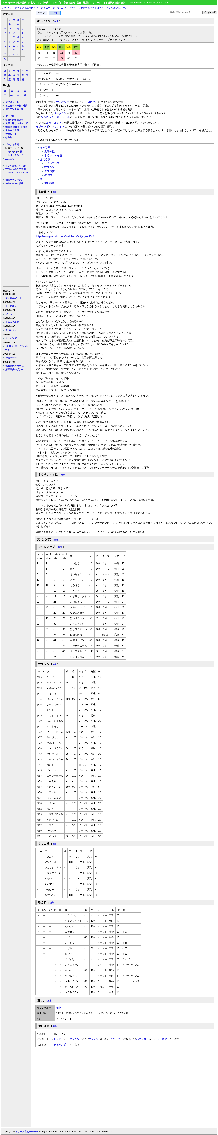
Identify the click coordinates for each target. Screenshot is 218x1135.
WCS (8, 169)
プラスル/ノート (13, 298)
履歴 (85, 2)
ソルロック (47, 117)
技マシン (49, 167)
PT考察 (22, 165)
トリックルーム (15, 155)
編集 (72, 2)
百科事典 (43, 2)
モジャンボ (42, 126)
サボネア (162, 1039)
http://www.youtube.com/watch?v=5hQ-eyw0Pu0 (65, 236)
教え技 (48, 175)
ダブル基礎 (11, 165)
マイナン (93, 1039)
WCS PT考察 (19, 169)
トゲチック (114, 1039)
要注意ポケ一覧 (13, 105)
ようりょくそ (53, 122)
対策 (25, 105)
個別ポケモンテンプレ (16, 179)
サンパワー (62, 101)
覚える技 (45, 159)
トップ (56, 2)
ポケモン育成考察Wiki (26, 1131)
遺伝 (42, 179)
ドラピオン (11, 306)
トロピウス (91, 101)
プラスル (74, 1039)
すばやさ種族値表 (14, 119)
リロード (96, 2)
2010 (25, 172)
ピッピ (57, 1039)
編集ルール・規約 (14, 183)
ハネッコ (141, 1039)
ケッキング (11, 338)
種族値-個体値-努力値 (16, 126)
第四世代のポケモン (15, 365)
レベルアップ (52, 163)
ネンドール (63, 117)
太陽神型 (49, 151)
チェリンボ (60, 1044)
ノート (54, 13)
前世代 (31, 2)
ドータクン (60, 113)
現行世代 (21, 2)
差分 (79, 2)
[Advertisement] (16, 236)
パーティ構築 (12, 144)
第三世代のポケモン (15, 369)
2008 (10, 172)
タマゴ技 (49, 171)
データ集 (9, 116)
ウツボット (58, 126)
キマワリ (6, 7)
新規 (66, 2)
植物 (58, 1007)
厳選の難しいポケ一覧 (16, 123)
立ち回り (9, 158)
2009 (17, 172)
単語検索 (109, 2)
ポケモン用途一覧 (14, 109)
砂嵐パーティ (12, 357)
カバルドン (11, 330)
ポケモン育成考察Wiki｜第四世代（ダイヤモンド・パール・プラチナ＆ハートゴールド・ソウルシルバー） (71, 8)
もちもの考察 (12, 130)
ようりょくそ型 (53, 155)
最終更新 (120, 2)
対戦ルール (11, 134)
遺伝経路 (49, 183)
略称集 (8, 137)
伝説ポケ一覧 (12, 102)
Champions (9, 2)
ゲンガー (9, 314)
